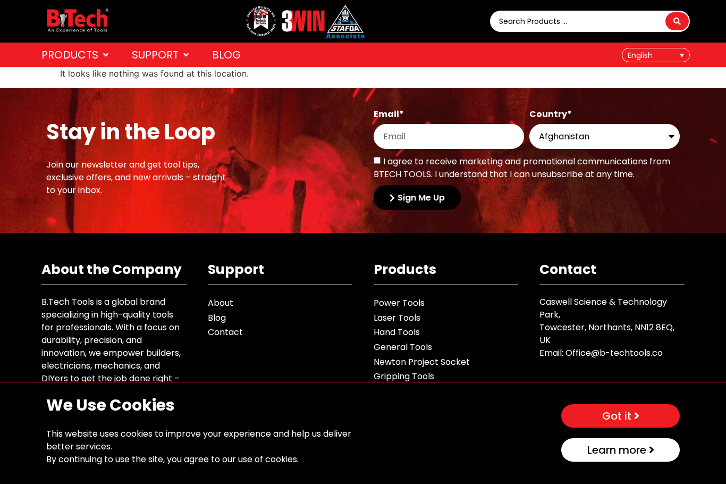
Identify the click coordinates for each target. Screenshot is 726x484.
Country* (550, 115)
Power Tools (399, 303)
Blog (217, 318)
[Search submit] (677, 21)
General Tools (403, 347)
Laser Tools (397, 318)
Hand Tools (397, 332)
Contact (225, 332)
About (220, 303)
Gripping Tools (404, 376)
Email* (389, 115)
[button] (76, 55)
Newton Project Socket (422, 362)
